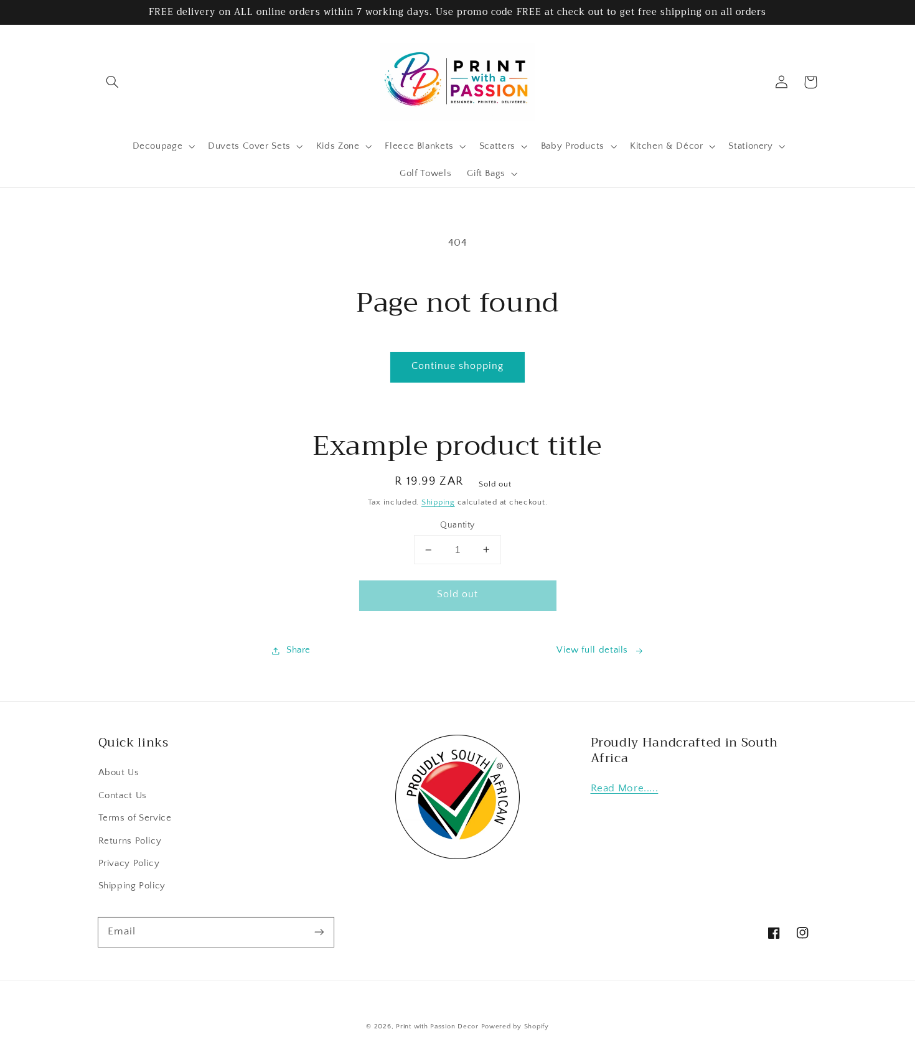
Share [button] (298, 650)
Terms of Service (135, 818)
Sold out (457, 594)
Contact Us (122, 796)
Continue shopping (457, 366)
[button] (112, 82)
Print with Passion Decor (437, 1026)
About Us (118, 773)
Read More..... (625, 788)
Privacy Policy (129, 863)
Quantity (457, 525)
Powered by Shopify (515, 1026)
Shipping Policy (132, 886)
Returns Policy (130, 841)
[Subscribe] (318, 932)
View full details (592, 650)
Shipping (438, 502)
